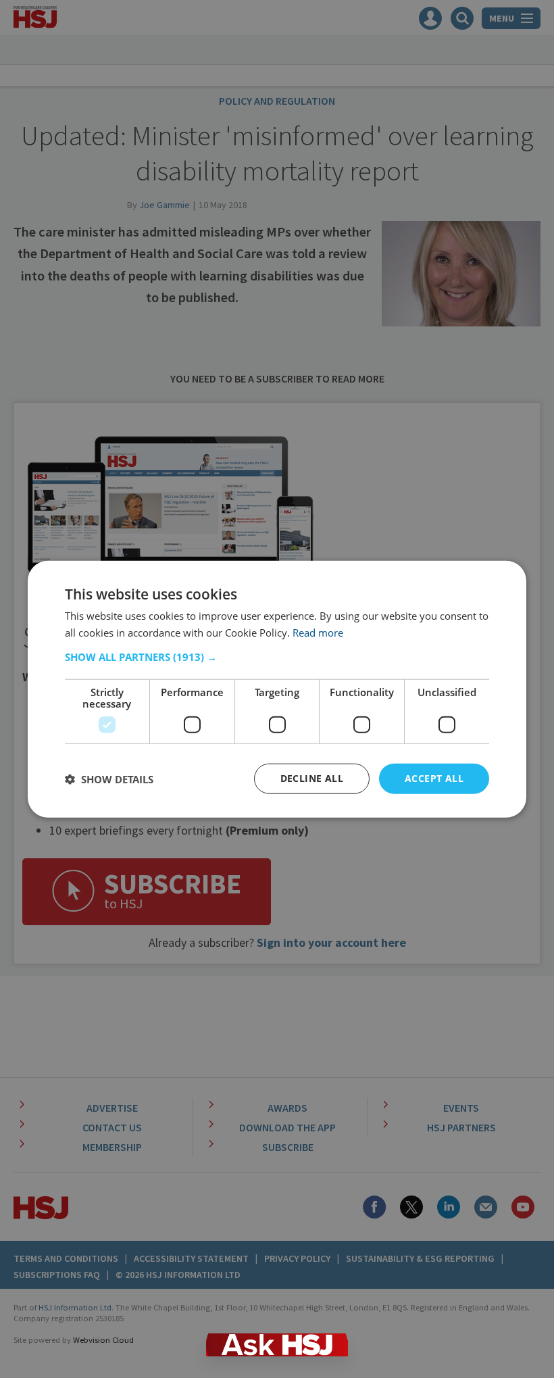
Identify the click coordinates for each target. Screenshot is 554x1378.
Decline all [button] (311, 778)
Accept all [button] (434, 778)
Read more (318, 632)
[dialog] (277, 689)
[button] (277, 657)
